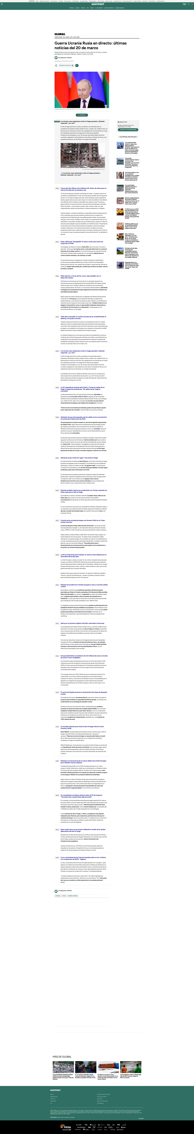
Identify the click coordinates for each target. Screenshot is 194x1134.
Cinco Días (100, 1127)
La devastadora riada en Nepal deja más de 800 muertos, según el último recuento (130, 1076)
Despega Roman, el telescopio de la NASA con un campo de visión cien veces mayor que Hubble (132, 265)
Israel (78, 37)
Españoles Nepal (84, 1)
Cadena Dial (106, 1127)
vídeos (92, 7)
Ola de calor (145, 1)
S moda (106, 1129)
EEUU (64, 37)
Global (60, 34)
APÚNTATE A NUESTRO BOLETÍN (128, 129)
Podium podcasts (94, 1129)
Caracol (124, 1125)
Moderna (86, 1129)
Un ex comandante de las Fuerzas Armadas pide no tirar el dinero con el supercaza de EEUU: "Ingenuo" (83, 858)
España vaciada (108, 1)
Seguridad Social (117, 1)
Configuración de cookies (103, 1094)
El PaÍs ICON (100, 1129)
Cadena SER (108, 1125)
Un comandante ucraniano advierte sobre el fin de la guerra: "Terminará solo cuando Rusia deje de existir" (81, 796)
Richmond (79, 1129)
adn (118, 1125)
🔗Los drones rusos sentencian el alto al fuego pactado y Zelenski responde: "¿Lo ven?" (80, 174)
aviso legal (100, 1098)
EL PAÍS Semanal (111, 1127)
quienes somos (54, 1096)
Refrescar (82, 115)
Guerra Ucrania (58, 37)
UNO (90, 1127)
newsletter (53, 1101)
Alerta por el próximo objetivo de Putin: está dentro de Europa (82, 623)
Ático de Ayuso (67, 1)
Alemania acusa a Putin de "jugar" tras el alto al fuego (79, 458)
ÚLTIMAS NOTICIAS (119, 7)
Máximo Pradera (137, 1)
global (78, 7)
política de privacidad (102, 1101)
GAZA (71, 37)
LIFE (88, 7)
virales (83, 7)
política (72, 7)
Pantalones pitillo (160, 1)
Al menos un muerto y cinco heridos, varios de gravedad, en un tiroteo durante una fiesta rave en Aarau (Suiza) (108, 1077)
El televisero (99, 7)
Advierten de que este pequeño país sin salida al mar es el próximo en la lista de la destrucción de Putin (84, 418)
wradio (94, 1127)
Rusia (64, 895)
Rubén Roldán (76, 1)
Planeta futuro (117, 1127)
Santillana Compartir (102, 1125)
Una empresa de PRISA (66, 1126)
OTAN (74, 37)
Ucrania (57, 895)
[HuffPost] (55, 1089)
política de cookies (101, 1096)
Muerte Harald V (92, 1)
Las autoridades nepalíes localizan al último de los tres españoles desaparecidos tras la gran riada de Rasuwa (131, 189)
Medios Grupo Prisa (66, 1130)
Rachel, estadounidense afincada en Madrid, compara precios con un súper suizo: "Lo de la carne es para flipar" (132, 201)
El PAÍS (80, 1125)
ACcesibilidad (100, 1103)
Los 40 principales (87, 1125)
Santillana (94, 1125)
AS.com (113, 1125)
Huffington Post (82, 1127)
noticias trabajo (109, 7)
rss (51, 1103)
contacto (52, 1098)
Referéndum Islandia (44, 1)
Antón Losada (101, 1)
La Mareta (61, 1)
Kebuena (123, 1127)
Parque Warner (152, 1)
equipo (52, 1094)
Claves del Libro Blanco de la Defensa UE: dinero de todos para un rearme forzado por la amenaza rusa (83, 189)
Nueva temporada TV (127, 1)
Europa (67, 37)
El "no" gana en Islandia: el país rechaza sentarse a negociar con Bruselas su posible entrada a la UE (85, 1076)
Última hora (184, 4)
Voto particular (54, 1)
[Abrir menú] (2, 4)
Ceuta (37, 1)
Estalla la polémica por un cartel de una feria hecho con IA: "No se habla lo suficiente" (131, 226)
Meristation (120, 1129)
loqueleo (113, 1129)
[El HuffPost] (98, 4)
